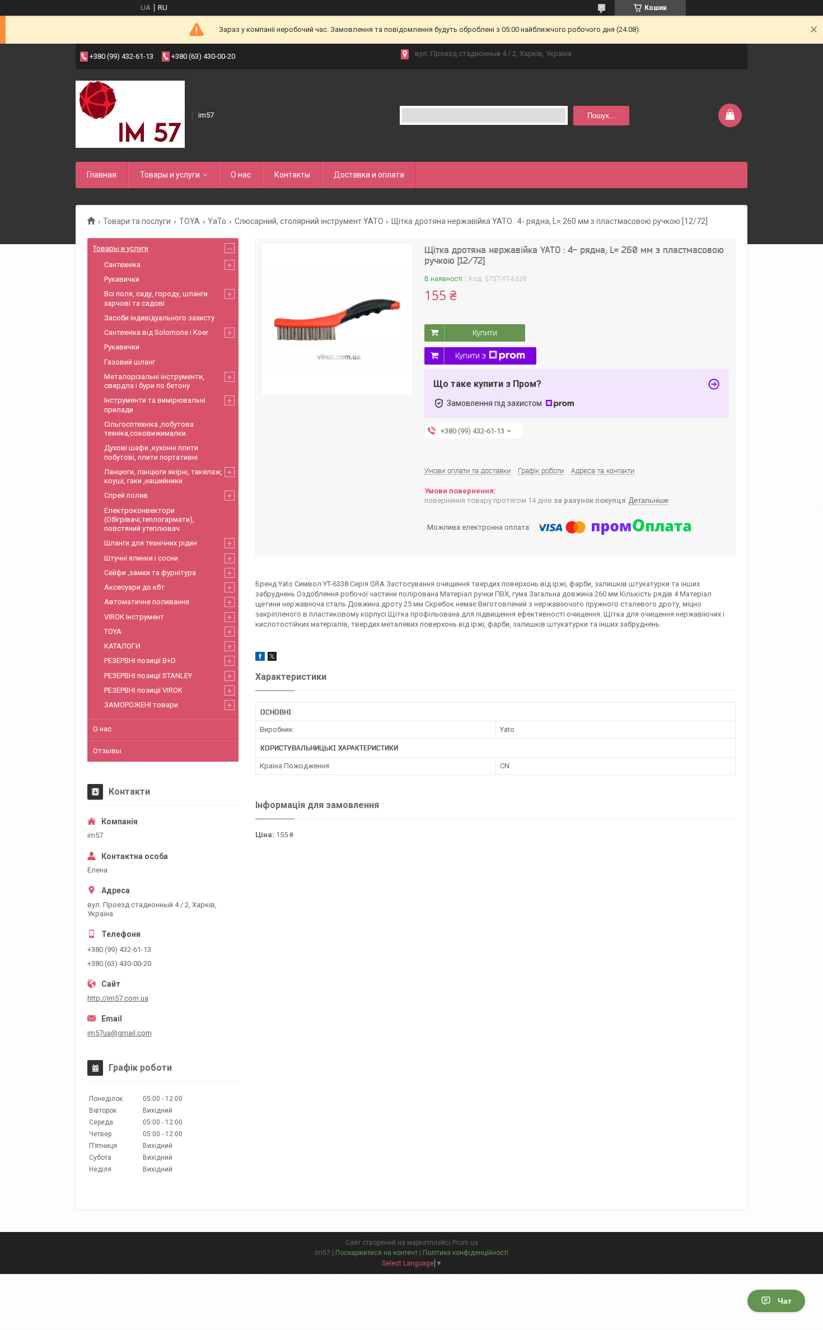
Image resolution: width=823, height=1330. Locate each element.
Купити (485, 332)
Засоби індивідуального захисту (159, 318)
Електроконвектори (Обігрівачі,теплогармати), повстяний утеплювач (149, 519)
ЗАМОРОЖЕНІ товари (141, 705)
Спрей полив (126, 495)
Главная (101, 174)
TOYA (189, 221)
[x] (272, 658)
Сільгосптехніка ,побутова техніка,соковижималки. (149, 428)
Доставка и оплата (369, 174)
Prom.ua (465, 1243)
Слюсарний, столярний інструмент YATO (309, 221)
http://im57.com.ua (117, 998)
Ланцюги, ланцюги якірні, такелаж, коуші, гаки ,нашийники (163, 476)
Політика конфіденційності (465, 1253)
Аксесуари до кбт (134, 587)
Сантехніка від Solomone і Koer (156, 332)
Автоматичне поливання (146, 602)
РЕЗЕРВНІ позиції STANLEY (148, 675)
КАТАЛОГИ (122, 646)
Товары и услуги (170, 174)
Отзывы (107, 750)
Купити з (470, 355)
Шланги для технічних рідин (150, 543)
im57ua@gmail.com (119, 1033)
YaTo (217, 221)
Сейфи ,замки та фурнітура (150, 572)
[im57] (130, 114)
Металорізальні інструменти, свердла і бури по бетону (154, 381)
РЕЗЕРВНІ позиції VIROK (143, 690)
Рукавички (121, 279)
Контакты (292, 174)
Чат (785, 1300)
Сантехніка (122, 264)
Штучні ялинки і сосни (141, 558)
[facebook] (260, 658)
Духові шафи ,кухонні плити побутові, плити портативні (151, 452)
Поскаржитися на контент (376, 1253)
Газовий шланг (129, 362)
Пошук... (601, 115)
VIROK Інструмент (134, 617)
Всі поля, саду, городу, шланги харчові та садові (156, 298)
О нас (241, 174)
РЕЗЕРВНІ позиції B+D (140, 660)
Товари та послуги (137, 221)
